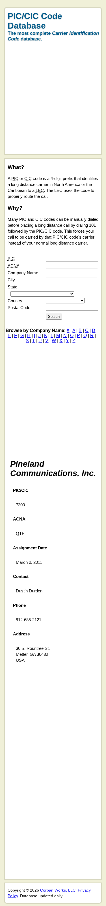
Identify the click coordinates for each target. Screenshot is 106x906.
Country (15, 300)
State (12, 286)
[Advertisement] (53, 101)
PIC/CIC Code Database (35, 20)
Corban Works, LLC (57, 890)
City (11, 279)
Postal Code (19, 307)
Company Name (23, 272)
